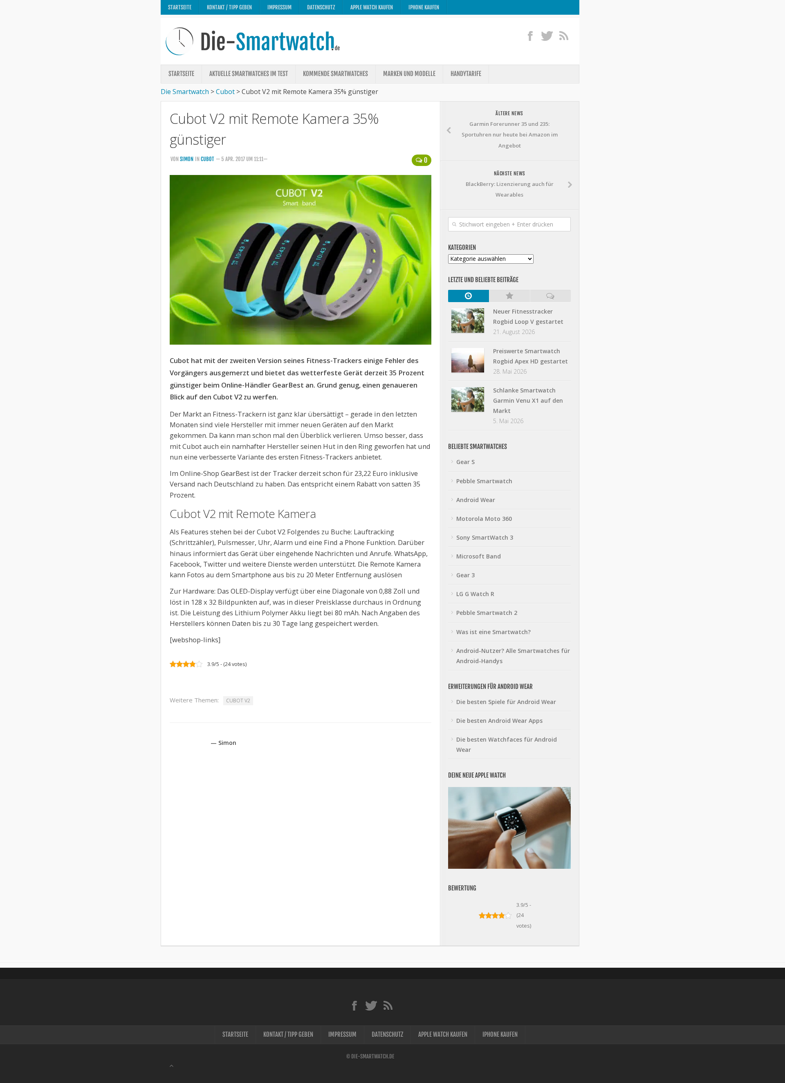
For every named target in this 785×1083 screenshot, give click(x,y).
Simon (186, 159)
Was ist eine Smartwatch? (493, 632)
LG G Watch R (475, 594)
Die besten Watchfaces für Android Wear (506, 744)
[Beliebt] (509, 296)
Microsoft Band (478, 556)
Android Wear (475, 500)
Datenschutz (321, 7)
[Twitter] (547, 35)
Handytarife (466, 74)
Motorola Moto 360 (484, 518)
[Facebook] (530, 35)
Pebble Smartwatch (484, 481)
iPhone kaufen (423, 7)
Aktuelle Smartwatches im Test (248, 74)
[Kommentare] (550, 296)
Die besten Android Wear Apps (499, 720)
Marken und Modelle (409, 74)
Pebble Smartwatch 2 (486, 613)
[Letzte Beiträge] (468, 296)
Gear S (465, 462)
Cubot (207, 159)
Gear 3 (465, 575)
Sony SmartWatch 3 (484, 537)
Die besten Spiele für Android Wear (506, 702)
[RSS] (563, 35)
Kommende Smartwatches (335, 74)
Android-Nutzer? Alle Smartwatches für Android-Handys (513, 656)
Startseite (179, 7)
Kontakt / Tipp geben (229, 7)
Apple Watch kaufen (371, 7)
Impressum (279, 7)
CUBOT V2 (238, 700)
